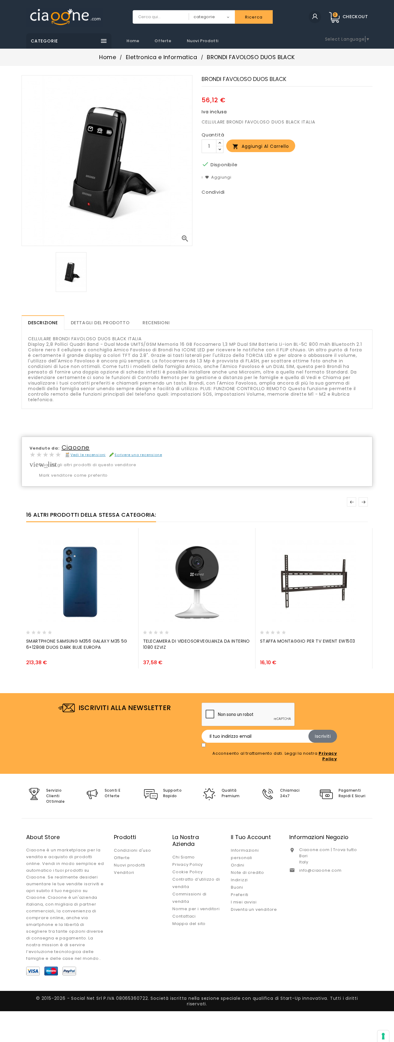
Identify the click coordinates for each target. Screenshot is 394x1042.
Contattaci (184, 916)
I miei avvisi (243, 902)
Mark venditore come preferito (73, 475)
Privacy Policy (187, 864)
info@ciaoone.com (320, 870)
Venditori (124, 872)
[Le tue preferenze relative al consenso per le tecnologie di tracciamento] (383, 1036)
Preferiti (239, 895)
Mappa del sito (189, 924)
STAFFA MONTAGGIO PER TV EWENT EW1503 (307, 641)
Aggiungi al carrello (260, 146)
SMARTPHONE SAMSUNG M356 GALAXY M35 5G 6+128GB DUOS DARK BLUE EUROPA (76, 644)
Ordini (237, 865)
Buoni (237, 887)
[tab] (43, 322)
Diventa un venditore (254, 909)
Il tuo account (251, 837)
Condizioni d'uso (132, 850)
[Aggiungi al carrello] (32, 630)
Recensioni (156, 323)
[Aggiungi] (44, 630)
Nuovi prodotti (203, 41)
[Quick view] (56, 630)
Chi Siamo (183, 857)
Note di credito (247, 872)
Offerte (163, 41)
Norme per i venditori (196, 909)
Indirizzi (239, 880)
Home (133, 41)
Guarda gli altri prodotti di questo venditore (87, 465)
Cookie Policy (187, 872)
